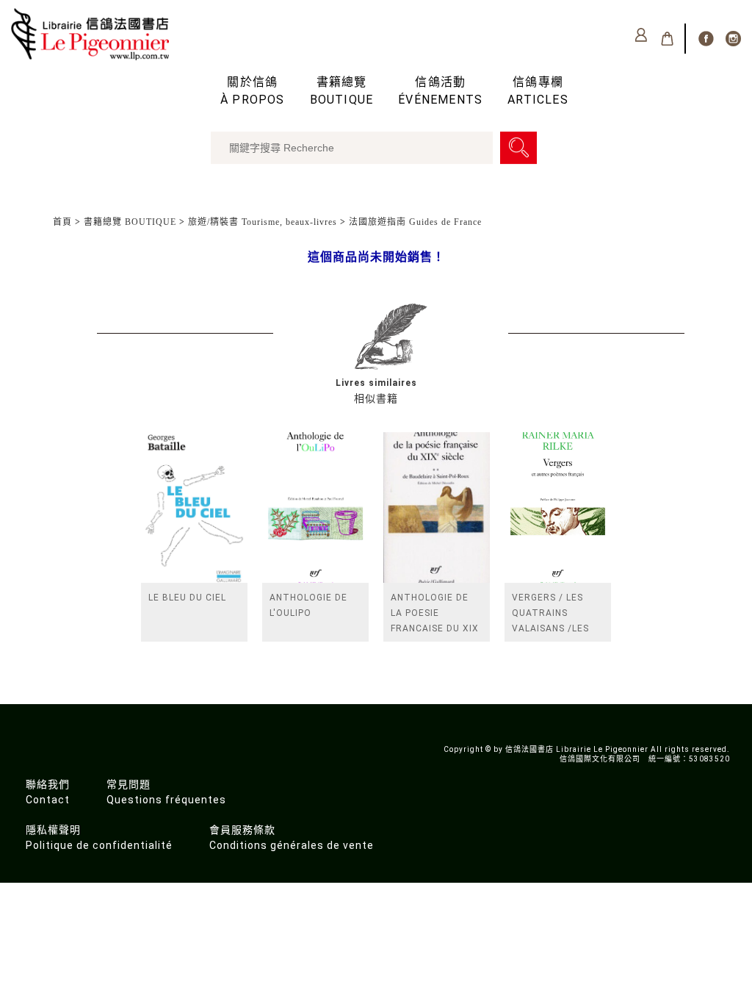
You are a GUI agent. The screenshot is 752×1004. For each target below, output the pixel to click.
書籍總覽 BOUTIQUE (130, 222)
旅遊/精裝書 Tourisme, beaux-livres (262, 222)
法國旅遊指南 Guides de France (415, 222)
